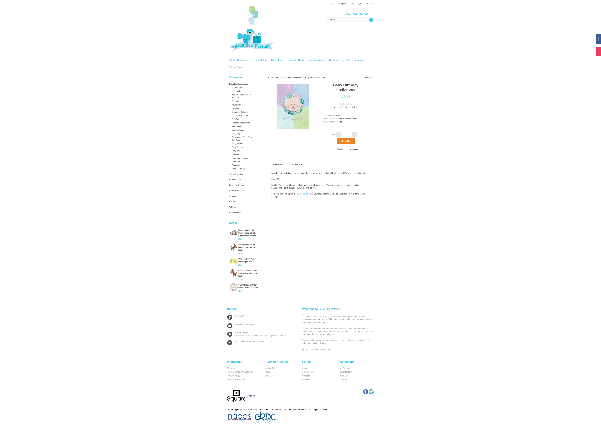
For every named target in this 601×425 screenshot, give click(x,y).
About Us (231, 368)
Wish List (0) (356, 4)
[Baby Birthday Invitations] (293, 106)
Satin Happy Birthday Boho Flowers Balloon (248, 286)
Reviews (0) (297, 165)
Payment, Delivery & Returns (240, 372)
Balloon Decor (235, 67)
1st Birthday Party (239, 88)
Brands (305, 368)
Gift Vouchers (308, 372)
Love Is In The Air (296, 60)
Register (342, 4)
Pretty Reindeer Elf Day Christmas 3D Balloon (246, 247)
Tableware (359, 60)
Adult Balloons (238, 91)
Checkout (370, 4)
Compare (354, 149)
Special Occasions (317, 60)
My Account (345, 368)
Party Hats (236, 151)
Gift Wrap (346, 60)
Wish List (340, 149)
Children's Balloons (240, 116)
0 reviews (338, 107)
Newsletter (344, 380)
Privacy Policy (233, 376)
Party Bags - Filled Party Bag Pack (242, 138)
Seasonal (334, 60)
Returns (268, 372)
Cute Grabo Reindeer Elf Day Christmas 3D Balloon (248, 273)
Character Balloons (240, 112)
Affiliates (306, 376)
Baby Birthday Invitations (315, 78)
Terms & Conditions (236, 380)
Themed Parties (260, 60)
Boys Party (236, 105)
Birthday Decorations (239, 60)
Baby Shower (277, 60)
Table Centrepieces (240, 158)
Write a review (351, 107)
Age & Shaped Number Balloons (241, 96)
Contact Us (305, 194)
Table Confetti (237, 162)
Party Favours (237, 144)
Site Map (269, 376)
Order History (346, 372)
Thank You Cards (239, 169)
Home (270, 78)
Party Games (237, 147)
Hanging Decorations (241, 123)
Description (277, 165)
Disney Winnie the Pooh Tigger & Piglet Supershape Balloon (247, 233)
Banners (235, 101)
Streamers (236, 154)
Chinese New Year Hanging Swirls (246, 260)
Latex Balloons (238, 130)
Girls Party (236, 119)
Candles (235, 108)
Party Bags (236, 134)
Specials (306, 380)
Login (332, 4)
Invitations (236, 126)
